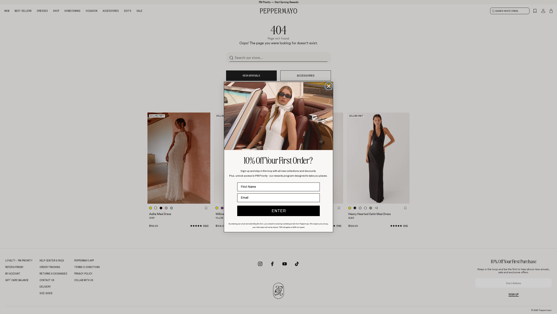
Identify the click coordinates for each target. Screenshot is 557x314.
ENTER (279, 211)
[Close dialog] (328, 86)
